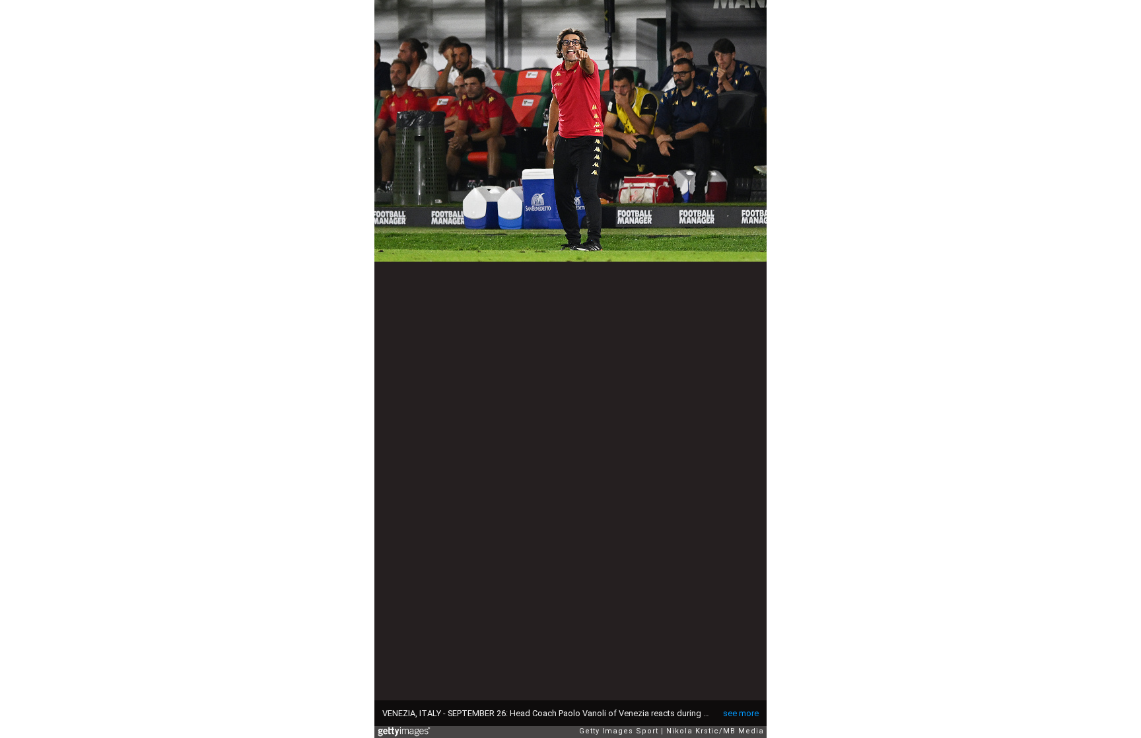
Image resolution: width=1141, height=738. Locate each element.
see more (741, 713)
